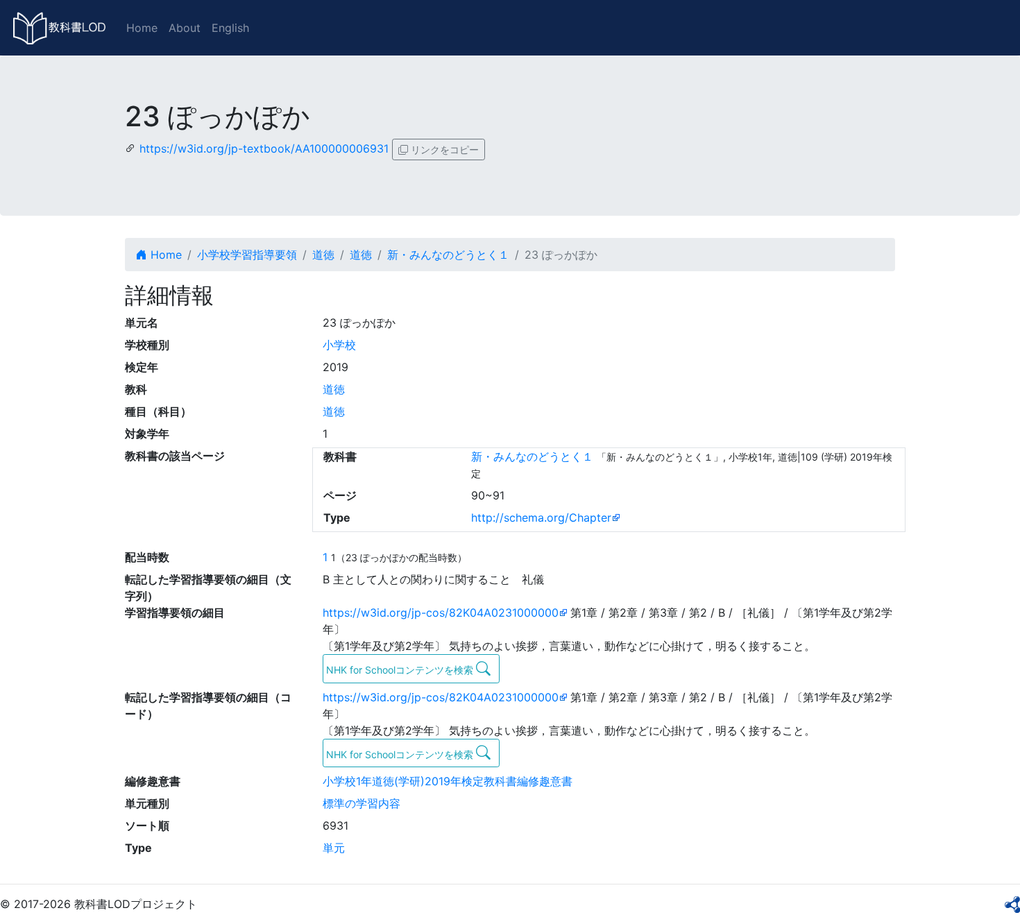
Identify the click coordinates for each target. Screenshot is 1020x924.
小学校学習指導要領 (247, 255)
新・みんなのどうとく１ (448, 255)
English (230, 28)
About (185, 28)
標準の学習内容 (361, 803)
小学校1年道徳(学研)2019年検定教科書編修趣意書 (447, 781)
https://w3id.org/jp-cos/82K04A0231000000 (441, 612)
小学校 (339, 345)
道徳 (323, 255)
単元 (334, 848)
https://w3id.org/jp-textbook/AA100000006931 (264, 148)
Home (142, 28)
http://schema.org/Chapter (541, 517)
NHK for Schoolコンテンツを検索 (401, 670)
